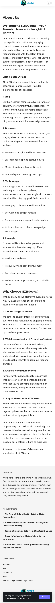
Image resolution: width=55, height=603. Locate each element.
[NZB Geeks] (27, 3)
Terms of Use (25, 598)
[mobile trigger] (5, 3)
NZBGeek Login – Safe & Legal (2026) (18, 580)
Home (5, 576)
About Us (6, 564)
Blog (4, 568)
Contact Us (7, 572)
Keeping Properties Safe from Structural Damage (28, 531)
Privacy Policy (10, 598)
